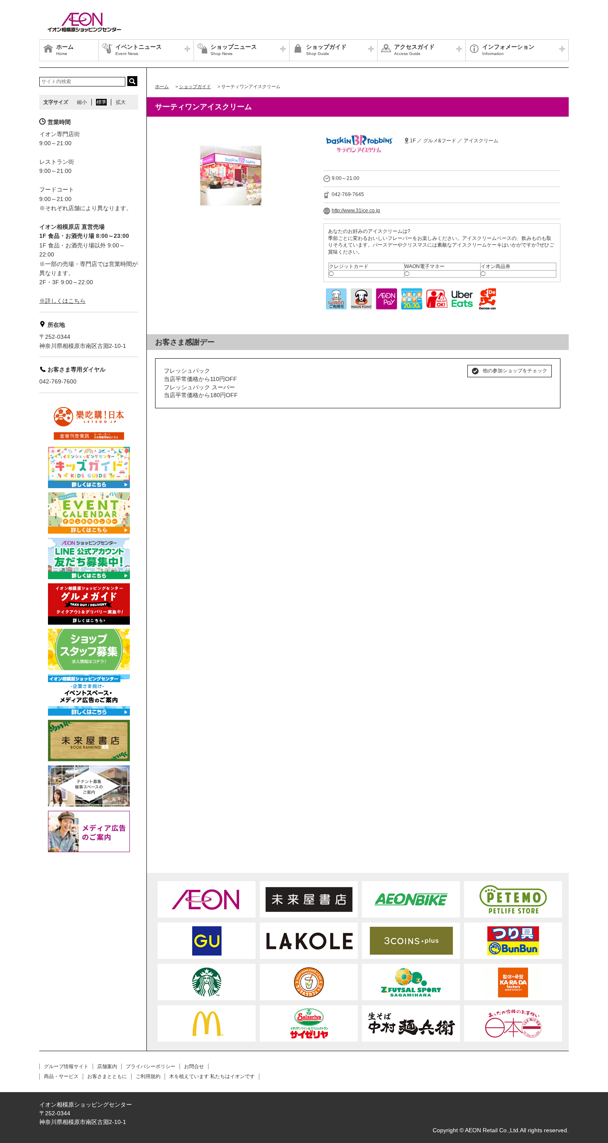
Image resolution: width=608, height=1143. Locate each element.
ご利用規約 (148, 1076)
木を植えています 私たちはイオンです (212, 1076)
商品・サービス (61, 1076)
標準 (101, 102)
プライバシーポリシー (150, 1066)
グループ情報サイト (66, 1066)
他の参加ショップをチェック (515, 371)
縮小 (82, 102)
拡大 (121, 102)
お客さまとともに (107, 1076)
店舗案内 (107, 1066)
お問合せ (194, 1066)
